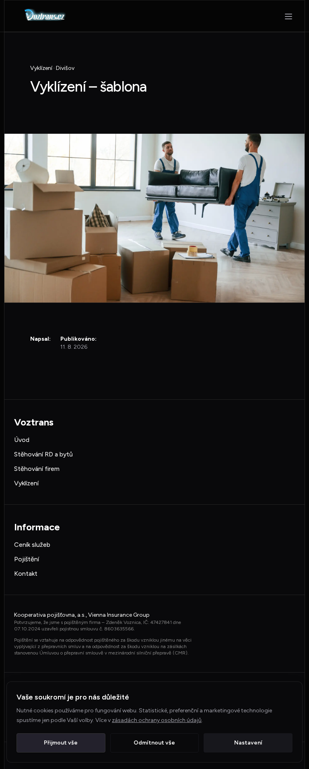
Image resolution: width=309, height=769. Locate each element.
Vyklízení (26, 483)
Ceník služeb (32, 544)
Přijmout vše (61, 742)
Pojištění (26, 559)
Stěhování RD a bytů (43, 454)
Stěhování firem (37, 468)
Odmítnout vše (154, 742)
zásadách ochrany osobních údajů (157, 720)
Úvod (21, 440)
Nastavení (248, 742)
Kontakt (25, 573)
